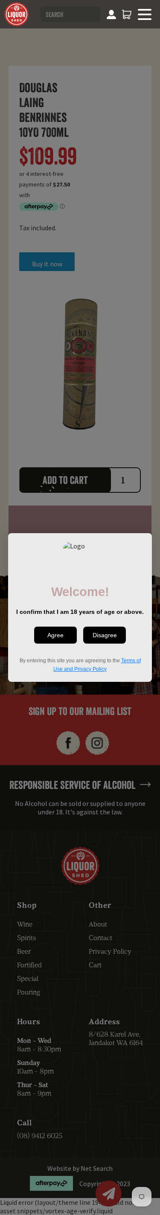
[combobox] (70, 14)
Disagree (105, 635)
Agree (55, 635)
